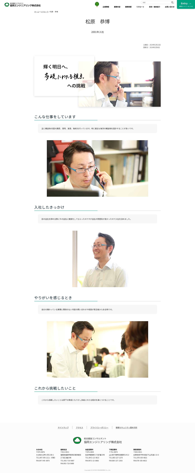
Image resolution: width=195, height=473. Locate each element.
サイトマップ (63, 427)
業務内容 (117, 7)
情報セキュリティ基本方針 (126, 427)
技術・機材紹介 (154, 7)
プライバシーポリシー (99, 427)
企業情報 (106, 7)
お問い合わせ (169, 7)
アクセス (79, 427)
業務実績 (128, 7)
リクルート (140, 7)
